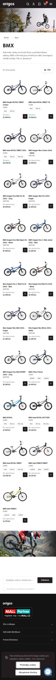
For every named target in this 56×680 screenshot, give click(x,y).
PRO (5, 111)
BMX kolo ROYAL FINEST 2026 (14, 150)
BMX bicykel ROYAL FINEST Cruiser (13, 103)
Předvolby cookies (28, 665)
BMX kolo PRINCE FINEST (38, 463)
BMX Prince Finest (36, 372)
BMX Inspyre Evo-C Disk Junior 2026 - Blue (40, 241)
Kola (16, 38)
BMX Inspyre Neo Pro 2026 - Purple (40, 197)
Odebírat (45, 580)
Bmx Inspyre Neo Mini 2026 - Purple (14, 329)
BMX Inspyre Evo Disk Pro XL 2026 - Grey (14, 197)
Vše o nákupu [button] (9, 624)
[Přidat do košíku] (25, 116)
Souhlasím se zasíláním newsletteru (20, 589)
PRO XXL (20, 157)
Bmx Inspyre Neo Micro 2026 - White (40, 329)
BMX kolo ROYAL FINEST (12, 463)
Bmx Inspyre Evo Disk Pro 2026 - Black (40, 285)
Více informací (38, 659)
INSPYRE (32, 156)
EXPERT (32, 378)
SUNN (5, 107)
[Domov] (7, 603)
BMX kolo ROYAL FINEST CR (39, 102)
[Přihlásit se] (33, 4)
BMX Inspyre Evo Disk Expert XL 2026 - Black (15, 241)
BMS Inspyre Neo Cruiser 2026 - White (40, 151)
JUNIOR (46, 378)
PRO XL (12, 111)
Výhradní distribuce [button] (11, 632)
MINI (39, 378)
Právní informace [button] (10, 640)
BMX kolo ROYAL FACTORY (39, 418)
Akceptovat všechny (28, 672)
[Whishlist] (39, 4)
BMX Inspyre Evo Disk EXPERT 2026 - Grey (14, 373)
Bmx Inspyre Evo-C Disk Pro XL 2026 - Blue (14, 285)
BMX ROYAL (7, 418)
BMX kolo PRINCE (9, 509)
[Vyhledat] (28, 4)
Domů (6, 38)
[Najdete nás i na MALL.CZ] (27, 612)
